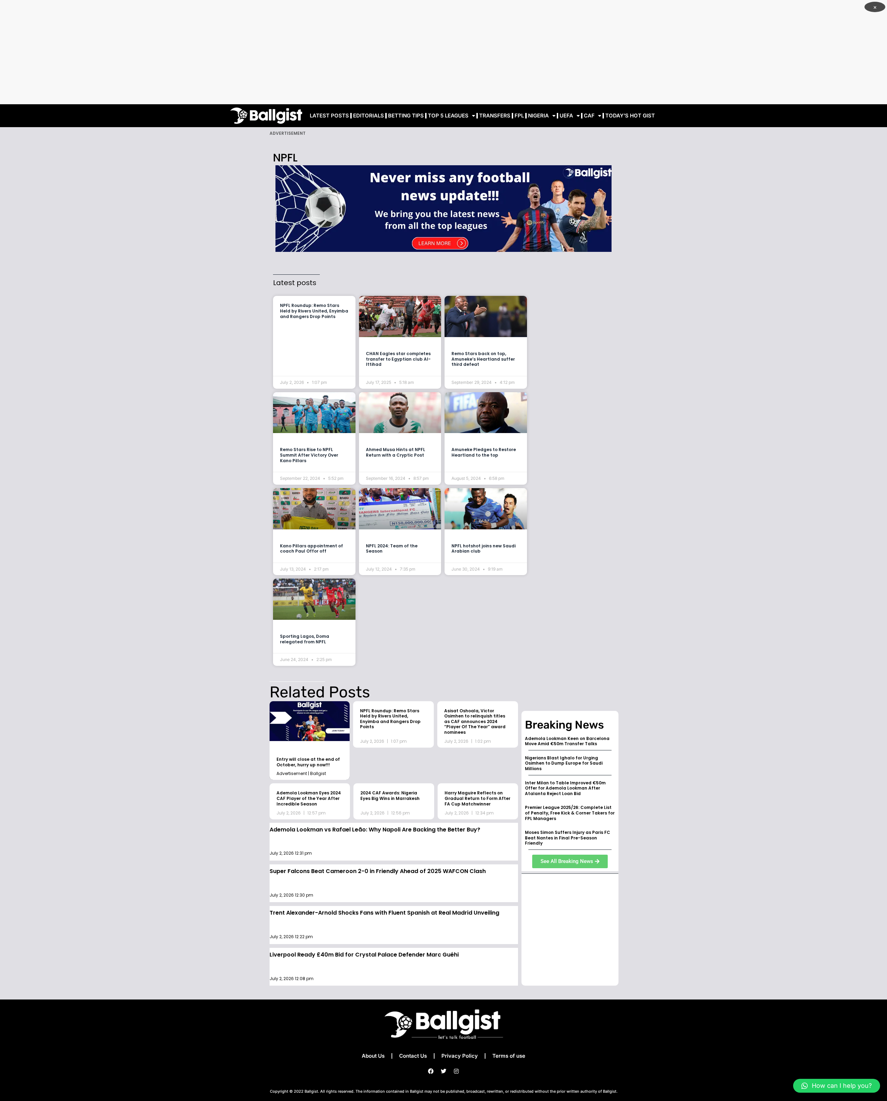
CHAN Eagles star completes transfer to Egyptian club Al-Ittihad (398, 359)
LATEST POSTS (329, 115)
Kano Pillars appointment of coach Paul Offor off (311, 548)
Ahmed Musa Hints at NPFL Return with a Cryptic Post (395, 452)
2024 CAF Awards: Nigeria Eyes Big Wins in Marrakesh (390, 795)
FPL (519, 115)
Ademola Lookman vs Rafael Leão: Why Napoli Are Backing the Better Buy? (375, 830)
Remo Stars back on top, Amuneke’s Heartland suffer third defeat (483, 359)
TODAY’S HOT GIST (630, 115)
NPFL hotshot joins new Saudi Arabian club (483, 548)
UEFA (566, 115)
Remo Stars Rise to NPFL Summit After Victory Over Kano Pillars (309, 455)
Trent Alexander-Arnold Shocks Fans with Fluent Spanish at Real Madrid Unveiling (384, 913)
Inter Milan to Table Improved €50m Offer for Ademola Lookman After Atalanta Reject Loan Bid (565, 788)
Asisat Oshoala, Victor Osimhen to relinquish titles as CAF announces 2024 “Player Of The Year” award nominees (475, 721)
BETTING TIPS (406, 115)
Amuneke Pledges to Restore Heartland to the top (483, 452)
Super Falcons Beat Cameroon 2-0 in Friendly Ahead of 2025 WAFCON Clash (378, 871)
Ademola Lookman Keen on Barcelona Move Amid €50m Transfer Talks (567, 741)
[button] (836, 1086)
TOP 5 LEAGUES (448, 115)
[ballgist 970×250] (443, 208)
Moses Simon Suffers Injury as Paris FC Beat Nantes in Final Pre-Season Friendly (567, 837)
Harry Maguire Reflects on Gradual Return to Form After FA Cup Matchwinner (477, 798)
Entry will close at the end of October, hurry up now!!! (308, 762)
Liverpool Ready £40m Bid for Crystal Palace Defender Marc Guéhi (364, 955)
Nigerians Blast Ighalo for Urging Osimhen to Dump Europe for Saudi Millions (564, 763)
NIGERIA (538, 115)
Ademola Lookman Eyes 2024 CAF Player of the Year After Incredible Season (308, 798)
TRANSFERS (494, 115)
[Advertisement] (443, 51)
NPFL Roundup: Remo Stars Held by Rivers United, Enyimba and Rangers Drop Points (314, 310)
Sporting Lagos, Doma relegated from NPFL (304, 639)
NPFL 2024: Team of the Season (392, 548)
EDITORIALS (368, 115)
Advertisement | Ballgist (301, 773)
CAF (589, 115)
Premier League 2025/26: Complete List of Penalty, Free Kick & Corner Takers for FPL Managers (570, 812)
